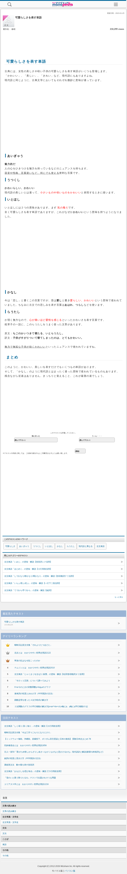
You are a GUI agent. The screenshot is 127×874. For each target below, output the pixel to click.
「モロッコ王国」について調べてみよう (32, 680)
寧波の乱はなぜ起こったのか (27, 660)
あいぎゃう (24, 546)
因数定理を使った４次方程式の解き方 (31, 700)
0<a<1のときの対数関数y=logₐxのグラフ (32, 687)
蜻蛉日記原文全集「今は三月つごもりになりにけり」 (28, 732)
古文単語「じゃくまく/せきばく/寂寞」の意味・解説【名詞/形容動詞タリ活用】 (49, 674)
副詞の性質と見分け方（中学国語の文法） (23, 758)
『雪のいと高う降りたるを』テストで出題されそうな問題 (30, 778)
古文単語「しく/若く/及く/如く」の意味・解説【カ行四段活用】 (32, 726)
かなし (60, 546)
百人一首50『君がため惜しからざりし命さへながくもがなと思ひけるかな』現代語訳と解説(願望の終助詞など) (53, 752)
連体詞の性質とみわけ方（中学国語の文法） (34, 693)
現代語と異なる (86, 546)
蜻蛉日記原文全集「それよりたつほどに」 (33, 645)
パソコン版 (69, 871)
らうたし (71, 546)
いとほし (49, 546)
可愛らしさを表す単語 (14, 623)
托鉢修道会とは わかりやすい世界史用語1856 (25, 745)
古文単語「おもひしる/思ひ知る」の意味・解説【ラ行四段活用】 (33, 771)
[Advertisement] (63, 41)
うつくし (37, 546)
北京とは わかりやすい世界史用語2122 (32, 653)
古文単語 (101, 546)
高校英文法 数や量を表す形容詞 (19, 765)
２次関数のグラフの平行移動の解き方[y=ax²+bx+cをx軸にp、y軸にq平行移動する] (51, 706)
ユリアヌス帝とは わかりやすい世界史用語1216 (26, 784)
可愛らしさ (10, 546)
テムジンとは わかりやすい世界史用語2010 (34, 668)
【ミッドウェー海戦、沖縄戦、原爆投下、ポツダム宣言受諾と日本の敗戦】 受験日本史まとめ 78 (47, 739)
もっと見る (119, 597)
